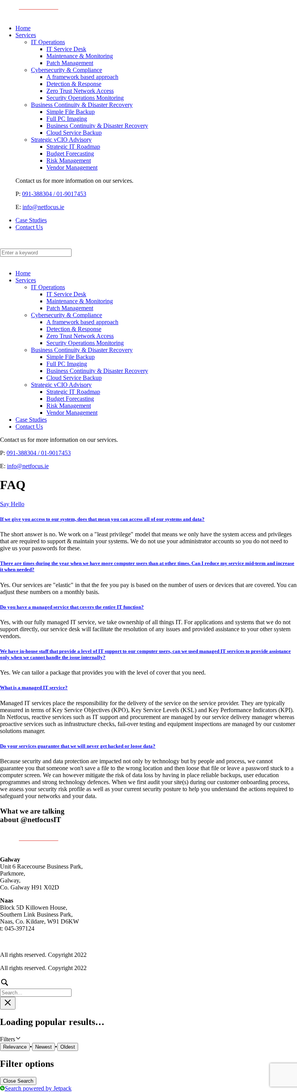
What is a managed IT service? (34, 687)
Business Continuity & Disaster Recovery (82, 104)
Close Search (18, 1081)
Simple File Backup (70, 111)
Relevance (15, 1047)
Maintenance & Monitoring (79, 56)
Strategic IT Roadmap (73, 146)
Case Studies (31, 220)
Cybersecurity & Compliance (66, 70)
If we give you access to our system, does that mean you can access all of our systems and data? (102, 519)
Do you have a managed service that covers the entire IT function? (72, 607)
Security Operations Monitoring (85, 97)
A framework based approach (82, 77)
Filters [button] (17, 1039)
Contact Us (29, 227)
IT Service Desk (66, 49)
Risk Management (68, 160)
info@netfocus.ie (43, 207)
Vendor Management (71, 167)
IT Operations (48, 42)
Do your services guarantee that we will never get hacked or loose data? (77, 746)
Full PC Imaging (66, 118)
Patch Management (69, 63)
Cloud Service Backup (74, 132)
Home (23, 28)
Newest (43, 1047)
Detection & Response (73, 84)
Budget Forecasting (70, 153)
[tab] (148, 519)
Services (25, 35)
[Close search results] (7, 1003)
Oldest (67, 1047)
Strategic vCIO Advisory (61, 139)
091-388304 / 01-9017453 (54, 194)
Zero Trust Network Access (80, 91)
